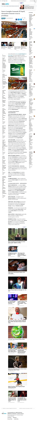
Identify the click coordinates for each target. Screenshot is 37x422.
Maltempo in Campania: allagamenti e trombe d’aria (10, 408)
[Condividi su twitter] (19, 19)
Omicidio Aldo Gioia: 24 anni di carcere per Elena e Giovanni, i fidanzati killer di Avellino (23, 0)
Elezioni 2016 (3, 18)
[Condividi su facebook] (16, 19)
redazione (3, 70)
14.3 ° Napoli (4, 0)
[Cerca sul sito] (31, 0)
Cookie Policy (16, 418)
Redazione (14, 417)
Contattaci (9, 417)
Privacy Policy (10, 418)
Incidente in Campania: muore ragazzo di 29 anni (25, 408)
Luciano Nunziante (9, 18)
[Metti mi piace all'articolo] (23, 19)
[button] (36, 0)
